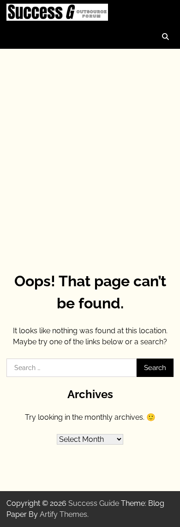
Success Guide (93, 503)
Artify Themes (63, 514)
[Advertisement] (90, 147)
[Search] (165, 37)
